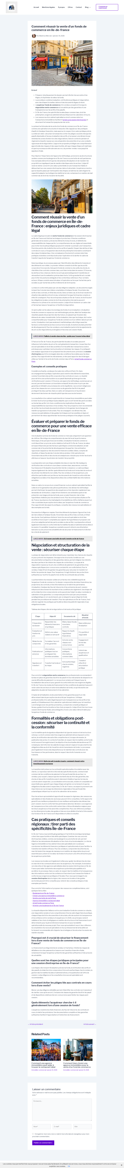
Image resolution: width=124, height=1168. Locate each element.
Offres (70, 7)
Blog (87, 7)
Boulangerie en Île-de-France (43, 893)
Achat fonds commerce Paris (43, 903)
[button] (89, 7)
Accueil (36, 7)
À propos (61, 7)
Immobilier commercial (38, 1070)
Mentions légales (48, 7)
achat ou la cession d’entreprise (74, 120)
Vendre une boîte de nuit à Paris (44, 898)
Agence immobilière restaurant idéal (46, 901)
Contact (79, 7)
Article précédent (35, 1024)
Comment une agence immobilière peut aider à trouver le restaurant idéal (43, 1065)
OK (69, 1166)
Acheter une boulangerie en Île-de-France (48, 906)
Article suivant (90, 1024)
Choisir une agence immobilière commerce (48, 896)
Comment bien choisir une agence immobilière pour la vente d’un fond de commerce (77, 1065)
